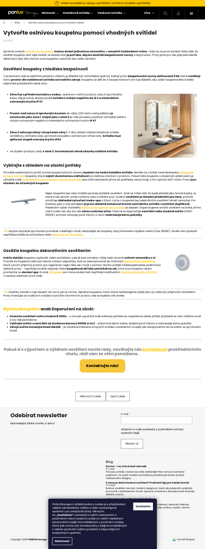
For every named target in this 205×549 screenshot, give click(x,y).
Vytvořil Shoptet (186, 539)
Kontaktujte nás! (102, 365)
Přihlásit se (132, 443)
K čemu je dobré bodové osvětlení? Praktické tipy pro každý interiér (147, 483)
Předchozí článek (90, 396)
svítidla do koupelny (39, 51)
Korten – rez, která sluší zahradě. (126, 466)
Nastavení (62, 541)
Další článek (118, 396)
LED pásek (55, 272)
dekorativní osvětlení (139, 261)
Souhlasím (143, 506)
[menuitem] (50, 12)
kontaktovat (155, 349)
